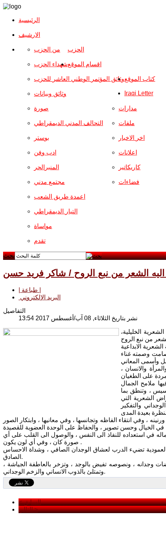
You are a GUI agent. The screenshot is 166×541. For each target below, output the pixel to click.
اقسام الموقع (85, 64)
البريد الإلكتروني (40, 297)
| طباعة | (30, 290)
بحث (9, 255)
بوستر (41, 137)
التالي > (28, 509)
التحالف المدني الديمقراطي (68, 123)
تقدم (40, 240)
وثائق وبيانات (50, 93)
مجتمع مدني (49, 182)
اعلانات (128, 152)
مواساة (43, 226)
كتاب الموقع (139, 79)
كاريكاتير (130, 167)
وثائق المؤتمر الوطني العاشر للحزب (79, 79)
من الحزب (47, 49)
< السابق (30, 502)
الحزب (76, 49)
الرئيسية (29, 20)
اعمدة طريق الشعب (59, 196)
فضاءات (129, 182)
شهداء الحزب (51, 64)
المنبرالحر (46, 167)
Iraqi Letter (138, 93)
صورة (41, 108)
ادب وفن (45, 152)
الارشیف (29, 34)
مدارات (128, 108)
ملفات (127, 123)
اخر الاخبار (132, 137)
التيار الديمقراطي (56, 211)
